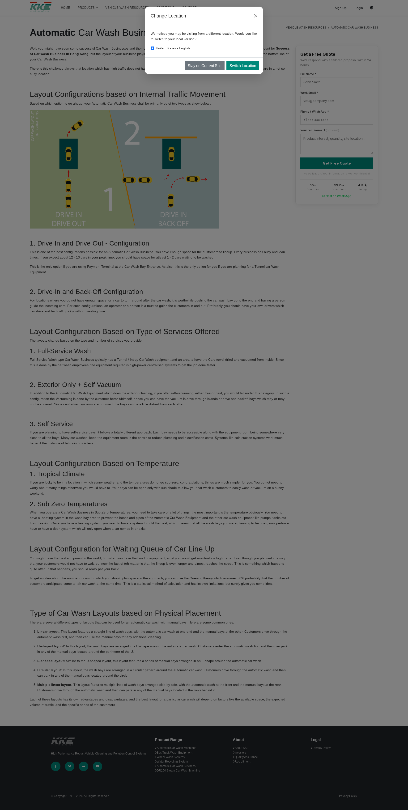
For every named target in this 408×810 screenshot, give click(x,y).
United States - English (173, 48)
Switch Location (243, 66)
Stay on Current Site (204, 66)
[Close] (255, 15)
